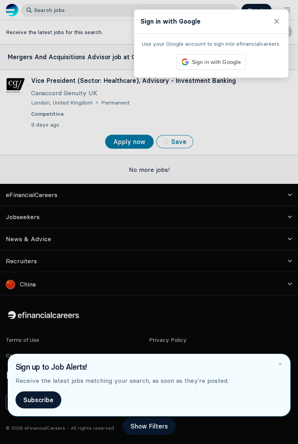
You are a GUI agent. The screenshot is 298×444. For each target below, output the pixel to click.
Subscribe (38, 400)
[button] (149, 222)
